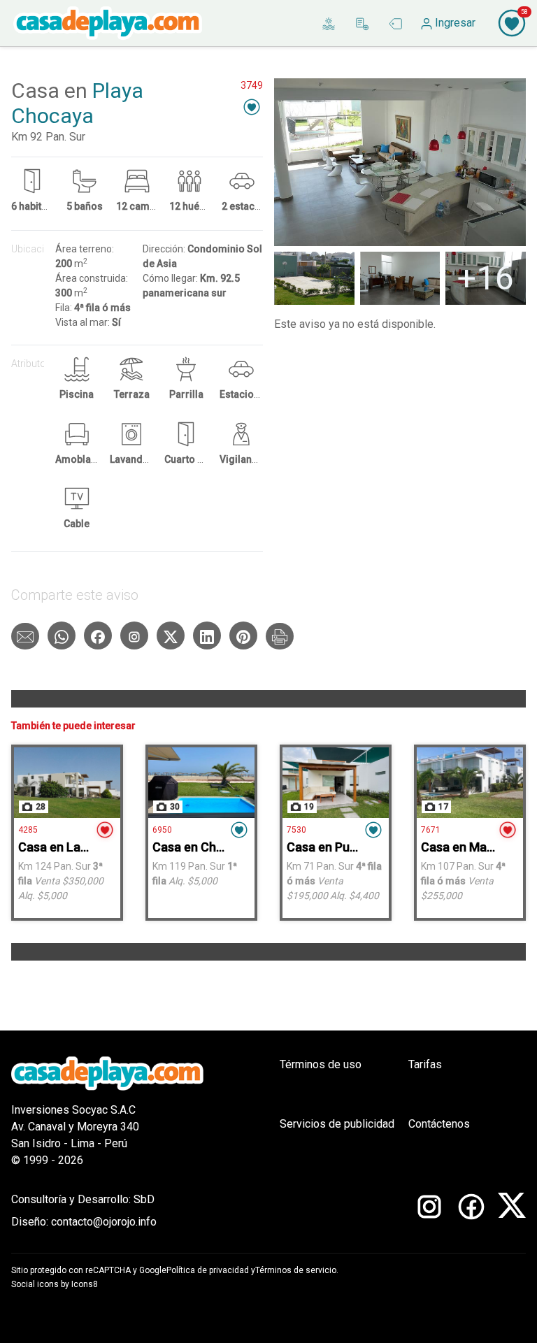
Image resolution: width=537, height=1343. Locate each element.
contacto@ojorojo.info (104, 1221)
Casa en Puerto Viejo (346, 847)
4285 (28, 830)
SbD (144, 1199)
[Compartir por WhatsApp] (62, 635)
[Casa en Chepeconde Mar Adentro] (201, 782)
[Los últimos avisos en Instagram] (429, 1210)
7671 (431, 830)
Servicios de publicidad (337, 1123)
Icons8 (84, 1284)
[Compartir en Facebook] (98, 635)
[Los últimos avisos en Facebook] (471, 1210)
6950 (162, 830)
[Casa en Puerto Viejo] (335, 782)
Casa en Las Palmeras (80, 847)
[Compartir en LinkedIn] (207, 635)
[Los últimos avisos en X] (512, 1210)
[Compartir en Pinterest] (243, 635)
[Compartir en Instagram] (134, 635)
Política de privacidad (207, 1270)
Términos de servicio (295, 1270)
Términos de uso (320, 1064)
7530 (296, 830)
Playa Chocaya (77, 103)
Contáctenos (439, 1123)
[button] (252, 106)
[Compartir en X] (171, 635)
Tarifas (425, 1064)
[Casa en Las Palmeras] (67, 782)
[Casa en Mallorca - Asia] (470, 782)
